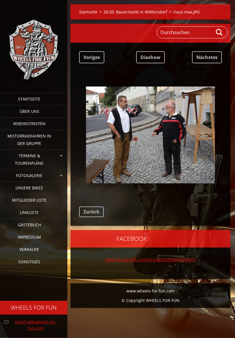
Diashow (150, 57)
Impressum (29, 237)
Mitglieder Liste (29, 200)
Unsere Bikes (29, 187)
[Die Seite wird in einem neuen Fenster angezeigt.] (150, 134)
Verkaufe (29, 249)
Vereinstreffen (29, 123)
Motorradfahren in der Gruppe (29, 139)
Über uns (29, 111)
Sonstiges (29, 261)
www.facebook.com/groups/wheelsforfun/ (150, 259)
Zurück (91, 212)
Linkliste (29, 212)
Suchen (219, 32)
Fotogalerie (29, 175)
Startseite (29, 99)
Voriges (91, 57)
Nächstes (207, 57)
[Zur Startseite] (33, 43)
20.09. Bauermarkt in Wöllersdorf (135, 12)
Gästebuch (29, 224)
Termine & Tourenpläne (29, 159)
